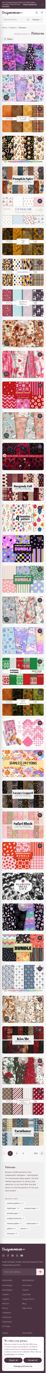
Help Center (27, 1308)
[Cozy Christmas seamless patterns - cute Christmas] (23, 425)
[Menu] (42, 13)
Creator (25, 1290)
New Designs (7, 1290)
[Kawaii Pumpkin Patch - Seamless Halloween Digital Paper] (23, 763)
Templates (6, 1313)
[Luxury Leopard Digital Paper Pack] (23, 794)
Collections (6, 1317)
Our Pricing (26, 1285)
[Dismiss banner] (42, 4)
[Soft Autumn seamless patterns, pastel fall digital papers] (23, 1009)
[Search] (27, 19)
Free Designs (7, 1285)
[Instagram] (3, 1255)
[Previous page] (4, 1153)
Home (4, 28)
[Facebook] (8, 1255)
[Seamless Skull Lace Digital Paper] (23, 886)
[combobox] (14, 19)
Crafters (5, 1294)
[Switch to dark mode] (37, 13)
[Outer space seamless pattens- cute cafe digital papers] (23, 640)
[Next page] (41, 1153)
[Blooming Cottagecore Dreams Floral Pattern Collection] (23, 210)
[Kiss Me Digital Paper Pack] (23, 1039)
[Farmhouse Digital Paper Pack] (23, 1132)
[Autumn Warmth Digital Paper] (23, 118)
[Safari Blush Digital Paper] (23, 825)
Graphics (13, 28)
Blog (24, 1304)
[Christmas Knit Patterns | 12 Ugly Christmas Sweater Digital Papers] (23, 671)
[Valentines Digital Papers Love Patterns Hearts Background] (23, 395)
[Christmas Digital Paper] (23, 303)
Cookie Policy (9, 1354)
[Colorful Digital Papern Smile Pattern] (23, 548)
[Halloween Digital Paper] (23, 272)
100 (36, 1153)
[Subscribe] (40, 1272)
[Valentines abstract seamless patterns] (23, 364)
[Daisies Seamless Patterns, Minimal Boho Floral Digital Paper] (23, 978)
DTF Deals (6, 1326)
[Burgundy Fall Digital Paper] (23, 487)
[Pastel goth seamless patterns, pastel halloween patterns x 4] (23, 57)
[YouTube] (21, 1255)
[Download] (34, 47)
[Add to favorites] (40, 47)
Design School (28, 1299)
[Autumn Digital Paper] (23, 241)
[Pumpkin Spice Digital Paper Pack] (23, 180)
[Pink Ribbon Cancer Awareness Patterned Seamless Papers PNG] (23, 732)
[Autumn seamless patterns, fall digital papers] (23, 333)
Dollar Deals (7, 1322)
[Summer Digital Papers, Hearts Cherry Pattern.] (23, 579)
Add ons (5, 1304)
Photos (5, 1308)
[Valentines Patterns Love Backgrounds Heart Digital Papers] (23, 855)
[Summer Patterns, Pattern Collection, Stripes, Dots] (23, 947)
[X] (17, 1255)
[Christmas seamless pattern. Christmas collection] (23, 517)
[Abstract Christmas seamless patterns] (23, 610)
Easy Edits (26, 1294)
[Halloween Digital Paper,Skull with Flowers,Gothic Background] (23, 456)
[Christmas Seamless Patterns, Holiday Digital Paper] (23, 149)
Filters (9, 39)
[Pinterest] (12, 1255)
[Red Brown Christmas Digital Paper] (23, 1101)
